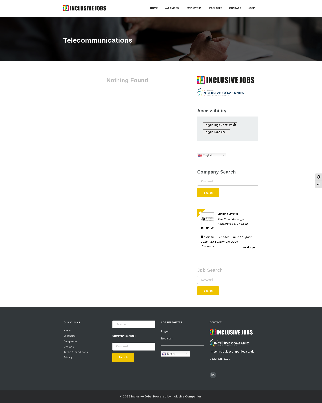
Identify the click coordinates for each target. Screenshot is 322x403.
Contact (235, 8)
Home (154, 8)
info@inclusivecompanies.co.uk (232, 352)
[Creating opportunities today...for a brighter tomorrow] (84, 8)
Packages (215, 8)
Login (252, 8)
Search (208, 192)
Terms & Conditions (76, 352)
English (207, 155)
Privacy (68, 357)
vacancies (172, 8)
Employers (194, 8)
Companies (70, 341)
